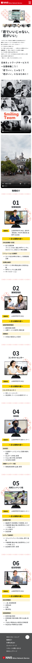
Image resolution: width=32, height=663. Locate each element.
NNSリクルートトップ (12, 637)
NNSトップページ (11, 651)
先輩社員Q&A (10, 643)
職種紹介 (9, 640)
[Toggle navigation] (30, 2)
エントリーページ (11, 645)
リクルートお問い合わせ (13, 648)
